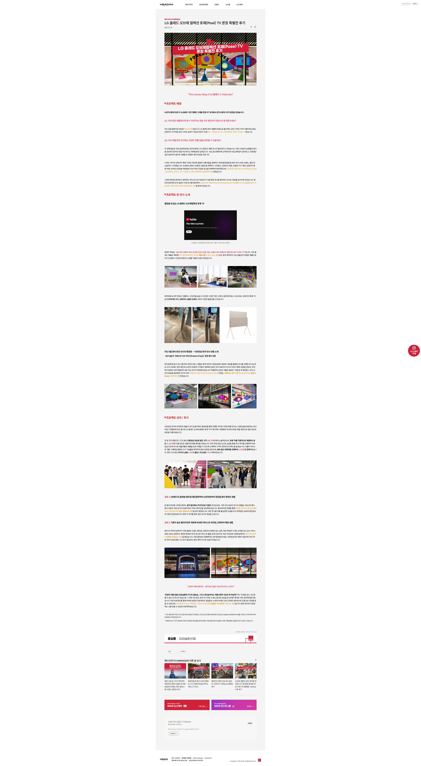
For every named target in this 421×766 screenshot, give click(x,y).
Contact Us (208, 758)
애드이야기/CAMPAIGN (172, 19)
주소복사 (255, 27)
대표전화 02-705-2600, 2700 (179, 760)
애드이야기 (189, 4)
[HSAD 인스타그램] (234, 705)
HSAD (164, 758)
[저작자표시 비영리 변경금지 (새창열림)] (190, 651)
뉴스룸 (228, 4)
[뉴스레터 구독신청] (187, 705)
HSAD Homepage (198, 758)
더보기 (255, 660)
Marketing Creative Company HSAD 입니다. (183, 729)
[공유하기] (172, 651)
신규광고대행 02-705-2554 (196, 760)
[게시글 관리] (175, 651)
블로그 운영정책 (176, 758)
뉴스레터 (240, 4)
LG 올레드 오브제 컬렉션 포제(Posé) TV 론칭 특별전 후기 (204, 22)
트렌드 (217, 4)
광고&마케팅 (203, 4)
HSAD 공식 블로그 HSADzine (166, 4)
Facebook (251, 27)
